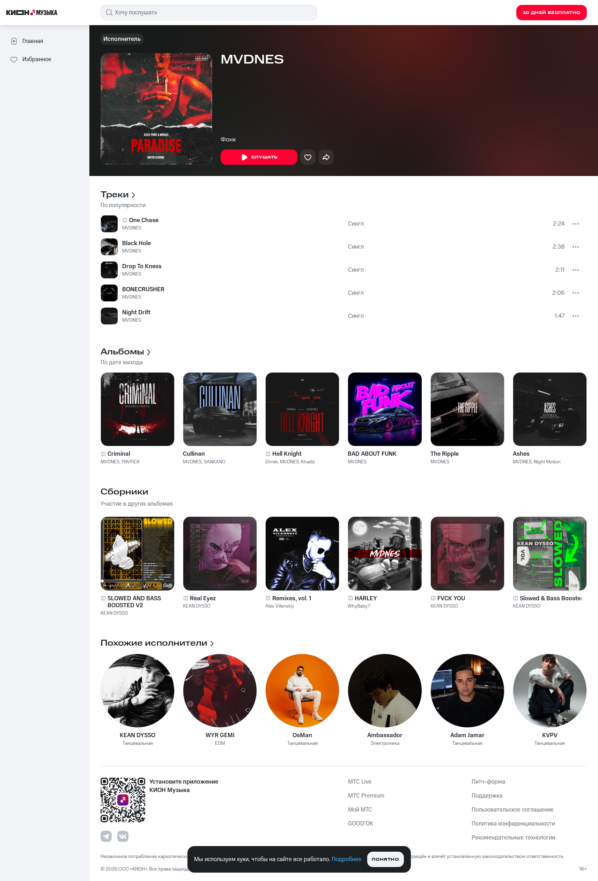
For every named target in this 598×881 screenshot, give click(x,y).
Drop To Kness (142, 266)
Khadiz (308, 461)
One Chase (143, 220)
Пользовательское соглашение (513, 810)
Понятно (385, 859)
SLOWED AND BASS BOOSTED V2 (134, 602)
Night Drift (136, 312)
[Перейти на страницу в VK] (122, 836)
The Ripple (444, 453)
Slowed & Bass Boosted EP (556, 598)
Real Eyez (203, 598)
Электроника (385, 744)
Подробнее (346, 859)
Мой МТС (360, 810)
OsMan (302, 735)
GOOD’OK (360, 824)
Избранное (36, 59)
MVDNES (131, 228)
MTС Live (359, 782)
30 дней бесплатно (552, 13)
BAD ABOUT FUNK (372, 453)
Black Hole (136, 243)
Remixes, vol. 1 (291, 598)
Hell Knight (287, 453)
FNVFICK (130, 461)
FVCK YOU (451, 598)
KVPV (550, 735)
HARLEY (366, 598)
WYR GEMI (220, 735)
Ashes (521, 453)
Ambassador (385, 735)
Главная (32, 41)
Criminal (119, 453)
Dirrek (271, 461)
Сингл (356, 224)
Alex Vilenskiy (279, 606)
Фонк (228, 139)
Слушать (264, 157)
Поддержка (487, 796)
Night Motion (547, 461)
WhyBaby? (359, 606)
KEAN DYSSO (114, 613)
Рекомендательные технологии (513, 838)
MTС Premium (366, 796)
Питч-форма (488, 782)
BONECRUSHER (143, 289)
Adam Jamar (467, 735)
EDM (220, 744)
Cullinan (194, 453)
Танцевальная (138, 744)
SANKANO (215, 461)
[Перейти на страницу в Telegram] (106, 836)
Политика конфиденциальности (513, 824)
